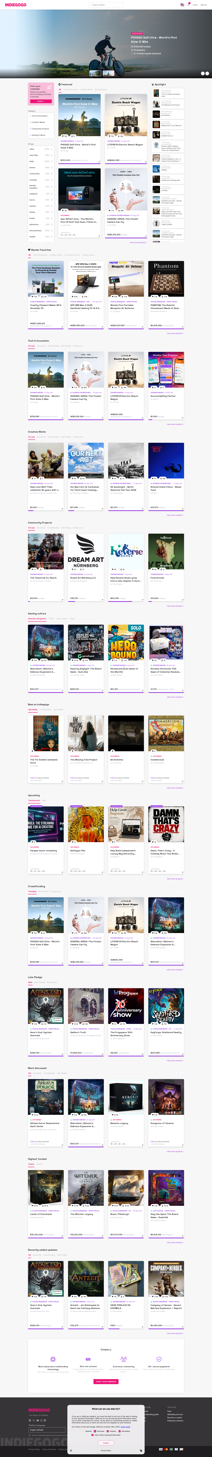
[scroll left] (203, 73)
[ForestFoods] (166, 551)
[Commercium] (166, 733)
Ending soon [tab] (78, 346)
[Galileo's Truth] (86, 1006)
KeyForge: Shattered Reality (166, 1032)
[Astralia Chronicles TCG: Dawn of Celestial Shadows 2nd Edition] (166, 642)
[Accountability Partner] (166, 370)
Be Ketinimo (116, 759)
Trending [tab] (32, 891)
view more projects (138, 242)
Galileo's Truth (78, 1032)
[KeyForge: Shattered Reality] (166, 1006)
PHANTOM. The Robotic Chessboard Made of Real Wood (165, 308)
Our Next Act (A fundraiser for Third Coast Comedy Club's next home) (84, 489)
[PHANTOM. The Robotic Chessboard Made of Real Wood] (166, 279)
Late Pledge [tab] (66, 346)
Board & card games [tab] (37, 619)
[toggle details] (100, 163)
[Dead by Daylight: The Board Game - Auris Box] (86, 642)
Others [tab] (72, 619)
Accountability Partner (163, 396)
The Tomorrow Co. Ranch (43, 577)
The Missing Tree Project (83, 759)
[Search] (91, 4)
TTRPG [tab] (51, 619)
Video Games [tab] (61, 619)
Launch (40, 101)
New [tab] (44, 800)
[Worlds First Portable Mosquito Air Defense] (126, 279)
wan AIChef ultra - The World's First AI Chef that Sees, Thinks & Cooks (78, 221)
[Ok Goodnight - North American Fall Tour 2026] (126, 460)
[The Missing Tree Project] (86, 733)
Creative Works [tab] (86, 89)
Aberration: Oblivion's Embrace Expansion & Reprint (41, 671)
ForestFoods (157, 577)
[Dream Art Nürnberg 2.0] (86, 551)
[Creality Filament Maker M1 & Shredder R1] (46, 279)
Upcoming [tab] (41, 346)
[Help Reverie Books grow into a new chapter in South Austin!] (126, 551)
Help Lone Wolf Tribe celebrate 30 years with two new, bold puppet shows (45, 489)
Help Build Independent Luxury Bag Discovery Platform (123, 853)
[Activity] (188, 4)
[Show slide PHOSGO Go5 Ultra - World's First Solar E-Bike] (108, 73)
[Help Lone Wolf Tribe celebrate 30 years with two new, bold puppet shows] (46, 460)
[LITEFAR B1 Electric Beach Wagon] (126, 115)
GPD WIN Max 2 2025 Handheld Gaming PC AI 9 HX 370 (85, 308)
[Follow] (32, 751)
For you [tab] (31, 346)
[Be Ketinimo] (126, 733)
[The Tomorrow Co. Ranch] (46, 551)
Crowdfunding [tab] (53, 346)
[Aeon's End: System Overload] (46, 1006)
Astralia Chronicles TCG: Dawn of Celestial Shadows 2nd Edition (165, 671)
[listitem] (41, 149)
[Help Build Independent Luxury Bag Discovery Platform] (126, 824)
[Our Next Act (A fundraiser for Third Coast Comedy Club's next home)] (86, 460)
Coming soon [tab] (34, 800)
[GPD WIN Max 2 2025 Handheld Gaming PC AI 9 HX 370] (86, 279)
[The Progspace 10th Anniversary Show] (126, 1006)
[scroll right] (207, 73)
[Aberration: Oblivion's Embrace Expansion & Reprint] (46, 642)
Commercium (157, 759)
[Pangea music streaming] (46, 824)
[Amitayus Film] (86, 824)
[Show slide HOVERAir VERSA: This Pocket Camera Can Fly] (95, 73)
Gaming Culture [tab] (101, 89)
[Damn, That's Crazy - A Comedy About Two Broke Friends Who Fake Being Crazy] (166, 824)
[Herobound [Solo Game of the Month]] (126, 642)
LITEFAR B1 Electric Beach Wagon (125, 144)
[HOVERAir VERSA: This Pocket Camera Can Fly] (126, 189)
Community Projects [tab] (72, 255)
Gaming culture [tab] (89, 255)
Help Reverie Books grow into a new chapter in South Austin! (125, 580)
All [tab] (60, 89)
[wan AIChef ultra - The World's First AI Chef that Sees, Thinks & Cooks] (79, 189)
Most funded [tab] (43, 891)
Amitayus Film (77, 850)
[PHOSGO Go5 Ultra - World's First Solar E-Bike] (79, 115)
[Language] (182, 5)
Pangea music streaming (43, 850)
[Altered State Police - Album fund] (166, 460)
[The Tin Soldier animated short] (46, 733)
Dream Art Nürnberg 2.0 (83, 577)
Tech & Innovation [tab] (70, 89)
